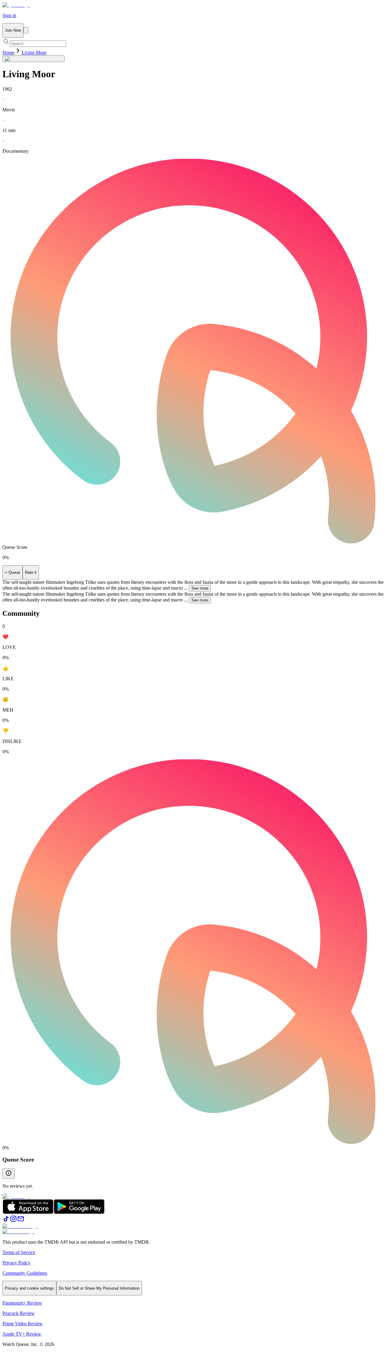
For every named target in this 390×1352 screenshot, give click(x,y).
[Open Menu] (25, 30)
